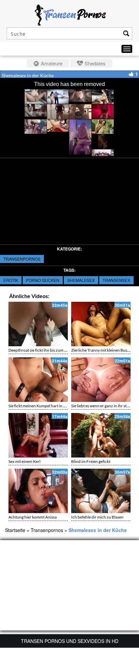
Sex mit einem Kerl (24, 461)
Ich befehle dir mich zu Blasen (97, 517)
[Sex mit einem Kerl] (38, 435)
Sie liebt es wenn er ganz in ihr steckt (102, 405)
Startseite (15, 530)
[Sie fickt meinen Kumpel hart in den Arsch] (38, 379)
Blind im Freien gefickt (90, 461)
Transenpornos (21, 259)
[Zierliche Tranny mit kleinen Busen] (101, 324)
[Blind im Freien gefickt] (101, 435)
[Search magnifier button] (126, 33)
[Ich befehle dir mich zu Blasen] (101, 491)
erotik (10, 280)
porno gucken (42, 280)
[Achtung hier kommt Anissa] (38, 491)
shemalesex (81, 280)
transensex (116, 280)
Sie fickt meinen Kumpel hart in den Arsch (44, 405)
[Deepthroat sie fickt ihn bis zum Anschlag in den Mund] (38, 324)
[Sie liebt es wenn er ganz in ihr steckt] (101, 379)
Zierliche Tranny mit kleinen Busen (101, 350)
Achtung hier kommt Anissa (32, 517)
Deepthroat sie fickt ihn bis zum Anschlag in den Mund (55, 350)
